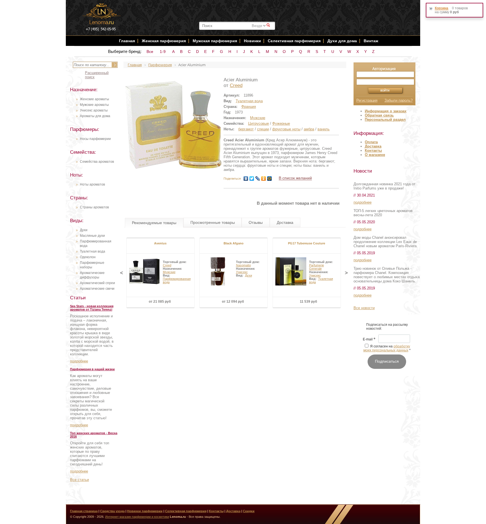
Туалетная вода (92, 251)
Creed (236, 85)
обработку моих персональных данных (386, 348)
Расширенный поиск (97, 75)
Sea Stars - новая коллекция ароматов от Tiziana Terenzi (91, 307)
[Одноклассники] (264, 178)
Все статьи (79, 480)
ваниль (324, 129)
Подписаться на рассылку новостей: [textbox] (387, 327)
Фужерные (281, 123)
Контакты (373, 150)
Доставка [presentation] (285, 222)
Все (150, 51)
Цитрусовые (258, 123)
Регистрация (366, 100)
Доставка (373, 146)
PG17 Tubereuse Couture (306, 243)
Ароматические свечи (97, 289)
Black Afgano (234, 243)
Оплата (371, 142)
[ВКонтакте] (246, 178)
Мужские (257, 118)
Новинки (253, 41)
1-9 (163, 51)
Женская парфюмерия (164, 41)
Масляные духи (92, 236)
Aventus (160, 243)
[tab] (154, 223)
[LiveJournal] (258, 178)
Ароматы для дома (95, 116)
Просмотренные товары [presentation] (212, 222)
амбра (309, 129)
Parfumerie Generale (316, 267)
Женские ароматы (94, 99)
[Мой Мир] (270, 178)
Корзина (441, 8)
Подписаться (387, 361)
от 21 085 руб (160, 302)
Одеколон (88, 257)
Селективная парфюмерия (294, 41)
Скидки (249, 511)
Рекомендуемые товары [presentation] (154, 222)
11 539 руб (308, 302)
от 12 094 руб (233, 302)
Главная (127, 41)
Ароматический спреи (97, 283)
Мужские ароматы (94, 105)
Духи (83, 230)
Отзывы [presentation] (256, 222)
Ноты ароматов (92, 184)
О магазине (375, 155)
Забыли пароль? (398, 100)
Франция (248, 106)
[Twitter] (252, 178)
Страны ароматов (94, 207)
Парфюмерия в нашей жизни (92, 369)
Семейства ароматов (97, 162)
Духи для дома (342, 41)
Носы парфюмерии (95, 139)
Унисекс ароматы (94, 110)
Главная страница (84, 511)
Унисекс (242, 272)
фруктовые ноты (286, 129)
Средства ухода (112, 511)
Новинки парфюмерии (145, 511)
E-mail (369, 339)
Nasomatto (243, 265)
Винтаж (371, 41)
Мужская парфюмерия (215, 41)
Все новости (364, 308)
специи (263, 129)
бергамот (246, 129)
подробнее (79, 361)
